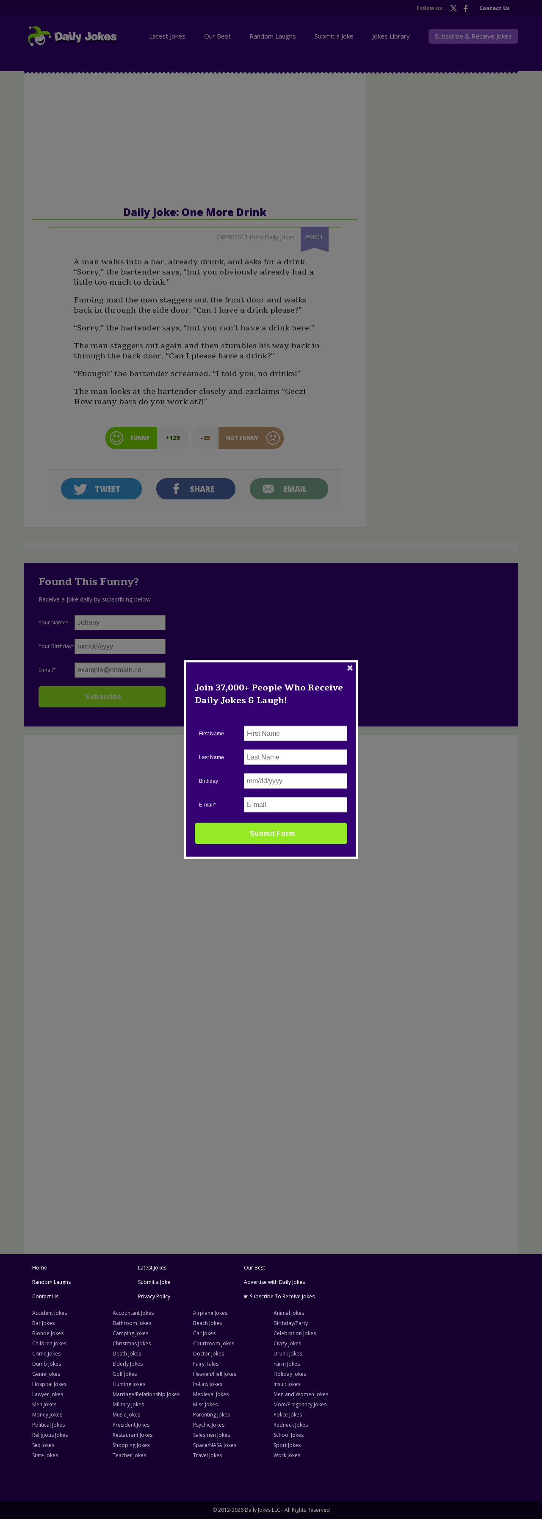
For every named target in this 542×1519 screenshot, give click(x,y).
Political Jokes (48, 1424)
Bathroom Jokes (132, 1323)
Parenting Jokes (211, 1414)
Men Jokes (44, 1404)
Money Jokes (47, 1414)
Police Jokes (288, 1414)
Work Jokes (287, 1455)
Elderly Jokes (128, 1363)
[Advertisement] (92, 867)
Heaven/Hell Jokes (214, 1374)
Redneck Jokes (291, 1424)
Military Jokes (128, 1404)
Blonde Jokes (48, 1333)
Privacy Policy (154, 1296)
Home (39, 1267)
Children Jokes (49, 1343)
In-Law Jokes (207, 1384)
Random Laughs (51, 1282)
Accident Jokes (49, 1313)
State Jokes (45, 1455)
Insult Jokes (287, 1384)
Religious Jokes (50, 1435)
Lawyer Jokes (47, 1394)
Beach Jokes (207, 1323)
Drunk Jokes (288, 1353)
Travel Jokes (207, 1455)
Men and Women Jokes (301, 1394)
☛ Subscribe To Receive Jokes (279, 1296)
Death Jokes (127, 1353)
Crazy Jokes (287, 1343)
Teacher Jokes (129, 1455)
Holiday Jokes (290, 1374)
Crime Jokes (46, 1353)
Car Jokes (204, 1333)
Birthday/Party (291, 1323)
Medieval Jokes (211, 1394)
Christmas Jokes (132, 1343)
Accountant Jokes (133, 1313)
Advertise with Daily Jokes (274, 1282)
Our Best (254, 1267)
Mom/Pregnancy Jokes (300, 1404)
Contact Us (45, 1296)
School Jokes (289, 1435)
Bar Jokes (43, 1323)
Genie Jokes (46, 1374)
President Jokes (131, 1424)
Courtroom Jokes (213, 1343)
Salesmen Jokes (211, 1435)
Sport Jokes (287, 1445)
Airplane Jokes (210, 1313)
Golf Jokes (125, 1374)
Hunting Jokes (129, 1384)
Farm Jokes (287, 1363)
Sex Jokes (43, 1445)
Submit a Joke (154, 1282)
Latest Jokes (152, 1267)
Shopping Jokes (131, 1445)
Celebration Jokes (295, 1333)
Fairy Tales (205, 1363)
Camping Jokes (130, 1333)
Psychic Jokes (208, 1424)
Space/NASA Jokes (214, 1445)
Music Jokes (126, 1414)
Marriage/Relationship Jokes (146, 1394)
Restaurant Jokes (132, 1435)
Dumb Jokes (46, 1363)
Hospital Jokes (49, 1384)
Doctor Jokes (208, 1353)
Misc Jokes (205, 1404)
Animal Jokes (289, 1313)
